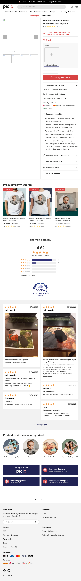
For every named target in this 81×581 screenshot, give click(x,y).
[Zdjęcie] (31, 447)
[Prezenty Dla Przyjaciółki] (70, 447)
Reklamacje (7, 539)
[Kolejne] (36, 37)
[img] (10, 307)
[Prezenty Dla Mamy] (50, 447)
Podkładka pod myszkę (11, 457)
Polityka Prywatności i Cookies (53, 535)
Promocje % (35, 16)
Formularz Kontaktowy (11, 535)
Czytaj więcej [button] (48, 376)
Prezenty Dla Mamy (50, 457)
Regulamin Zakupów (49, 531)
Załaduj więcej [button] (41, 424)
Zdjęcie (30, 457)
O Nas (44, 514)
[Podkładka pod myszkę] (11, 447)
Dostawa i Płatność (10, 547)
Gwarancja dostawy (49, 517)
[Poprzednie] (5, 37)
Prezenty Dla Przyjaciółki (70, 457)
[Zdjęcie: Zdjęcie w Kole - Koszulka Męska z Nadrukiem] (14, 202)
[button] (76, 7)
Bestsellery (46, 16)
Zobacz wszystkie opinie (28, 275)
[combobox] (41, 7)
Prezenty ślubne (40, 12)
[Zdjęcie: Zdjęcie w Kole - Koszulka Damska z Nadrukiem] (40, 202)
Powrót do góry (40, 500)
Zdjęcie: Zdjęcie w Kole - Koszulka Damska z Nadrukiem (40, 219)
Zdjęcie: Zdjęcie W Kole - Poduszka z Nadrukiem (63, 219)
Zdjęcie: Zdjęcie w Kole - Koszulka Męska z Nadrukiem (14, 219)
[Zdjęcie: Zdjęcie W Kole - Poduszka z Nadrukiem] (66, 202)
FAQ (4, 531)
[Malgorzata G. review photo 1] (21, 335)
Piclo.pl (10, 575)
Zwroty (5, 543)
